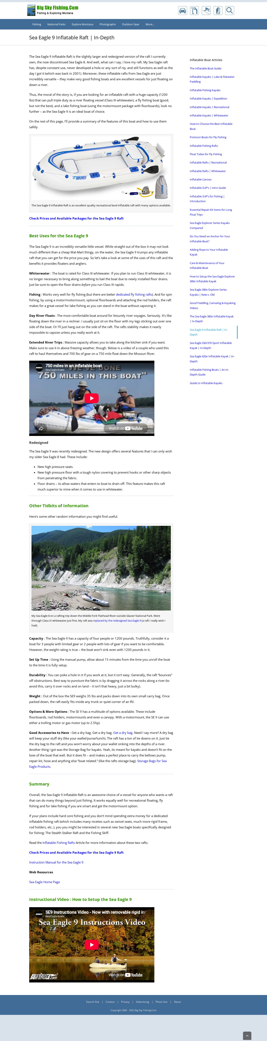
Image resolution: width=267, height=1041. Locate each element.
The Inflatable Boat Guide (205, 68)
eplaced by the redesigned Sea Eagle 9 (117, 620)
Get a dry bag (122, 733)
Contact (110, 1002)
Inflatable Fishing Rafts (59, 842)
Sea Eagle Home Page (44, 882)
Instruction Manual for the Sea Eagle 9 (56, 862)
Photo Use (162, 1002)
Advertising (142, 1002)
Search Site (92, 1002)
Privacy (125, 1002)
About (177, 1002)
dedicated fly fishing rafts (134, 294)
